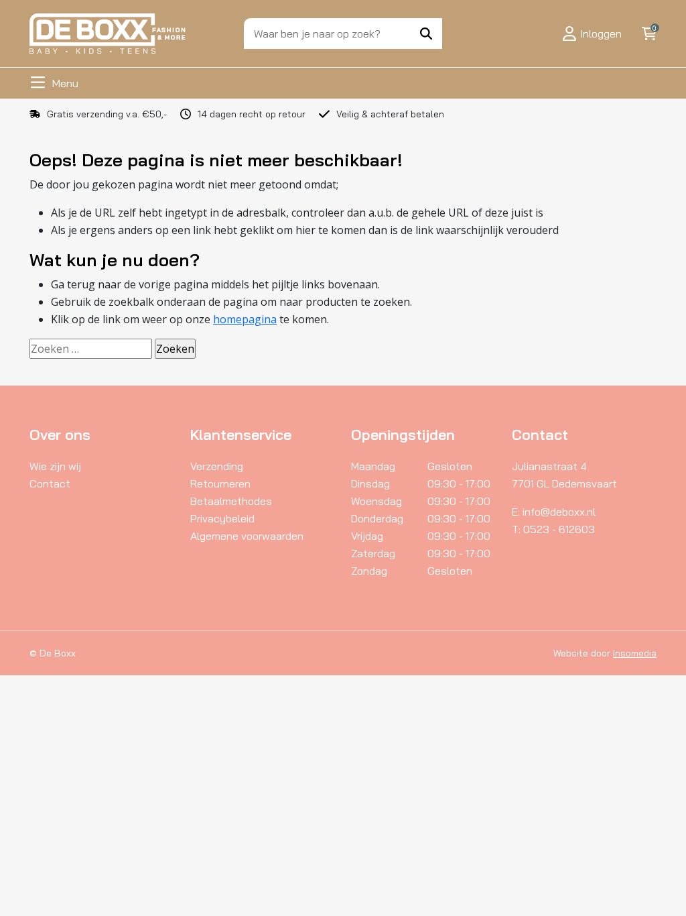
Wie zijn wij (55, 466)
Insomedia (635, 653)
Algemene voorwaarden (246, 535)
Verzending (216, 466)
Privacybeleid (222, 518)
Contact (49, 483)
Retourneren (220, 483)
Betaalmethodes (231, 501)
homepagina (245, 319)
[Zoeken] (426, 33)
